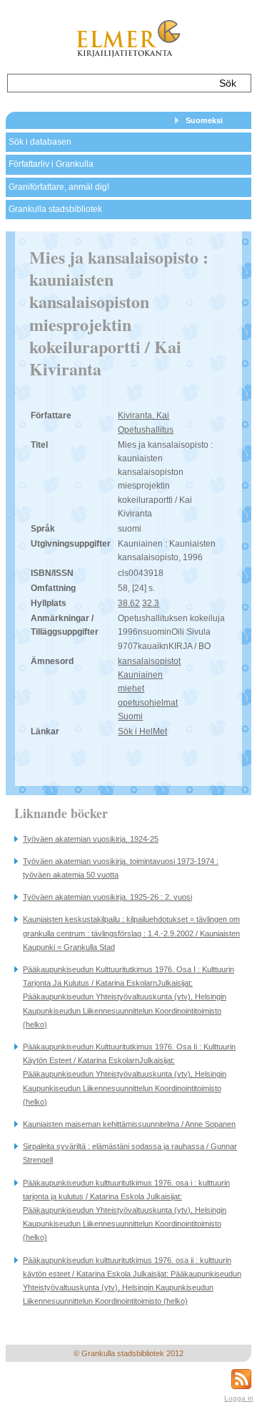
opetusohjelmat (148, 703)
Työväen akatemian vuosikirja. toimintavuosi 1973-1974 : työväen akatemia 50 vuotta (120, 868)
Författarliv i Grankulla (51, 164)
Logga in (238, 1398)
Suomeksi (204, 120)
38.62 (129, 603)
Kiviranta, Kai (143, 415)
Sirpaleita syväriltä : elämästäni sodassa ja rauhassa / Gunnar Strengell (130, 1153)
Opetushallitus (145, 430)
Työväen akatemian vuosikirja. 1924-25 (90, 839)
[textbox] (109, 83)
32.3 (150, 603)
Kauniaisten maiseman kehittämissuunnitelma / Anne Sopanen (129, 1124)
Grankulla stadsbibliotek (55, 209)
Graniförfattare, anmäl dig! (59, 187)
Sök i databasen (40, 142)
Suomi (130, 716)
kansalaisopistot (149, 661)
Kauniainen (140, 675)
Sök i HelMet (142, 731)
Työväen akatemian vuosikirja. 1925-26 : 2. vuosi (107, 897)
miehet (131, 688)
